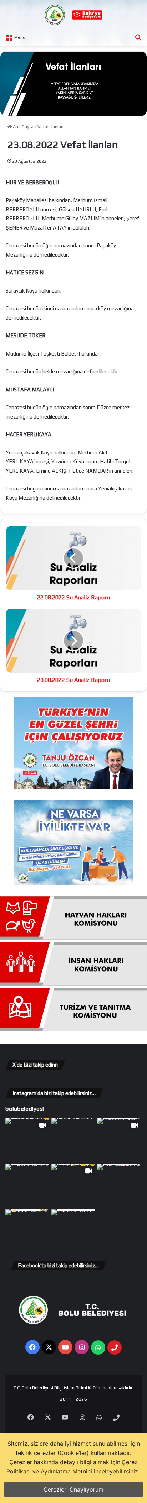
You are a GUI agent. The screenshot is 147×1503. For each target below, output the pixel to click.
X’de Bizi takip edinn (35, 1065)
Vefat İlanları (50, 127)
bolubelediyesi (24, 1108)
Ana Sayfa (23, 127)
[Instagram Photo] (73, 1140)
